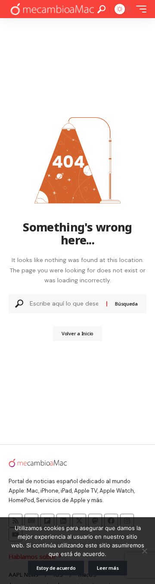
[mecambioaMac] (52, 9)
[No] (144, 551)
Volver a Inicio (77, 333)
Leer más (107, 568)
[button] (101, 9)
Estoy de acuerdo (56, 568)
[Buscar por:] (64, 303)
